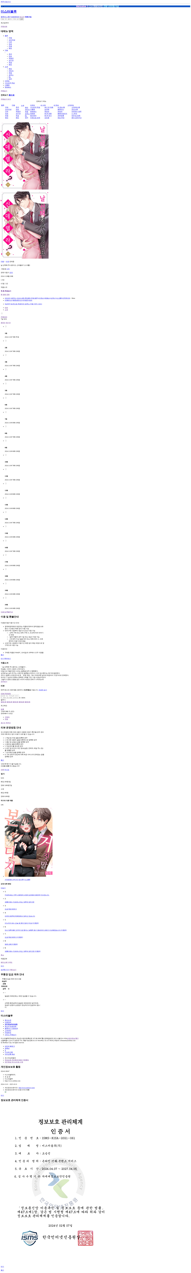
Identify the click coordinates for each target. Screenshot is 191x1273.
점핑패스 (8, 87)
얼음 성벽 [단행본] (11, 944)
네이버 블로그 (10, 1046)
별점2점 (9, 702)
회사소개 (8, 1020)
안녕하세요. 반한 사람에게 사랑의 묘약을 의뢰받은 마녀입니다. (27, 895)
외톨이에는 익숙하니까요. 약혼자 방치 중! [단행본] (22, 951)
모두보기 (4, 681)
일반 (10, 79)
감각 (11, 272)
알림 (4, 294)
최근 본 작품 (48, 107)
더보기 (3, 888)
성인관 (11, 60)
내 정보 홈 (61, 107)
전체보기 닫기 (6, 99)
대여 (6, 308)
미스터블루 (9, 11)
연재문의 (8, 1033)
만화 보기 (13, 970)
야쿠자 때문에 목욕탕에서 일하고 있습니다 (20, 916)
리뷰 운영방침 (6, 693)
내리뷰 (46, 118)
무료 (10, 62)
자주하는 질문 (76, 111)
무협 (10, 73)
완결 (10, 46)
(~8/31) (23, 304)
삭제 (2, 770)
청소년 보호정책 (10, 1026)
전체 (6, 719)
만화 (6, 50)
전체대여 (4, 317)
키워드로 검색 (35, 118)
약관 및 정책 (76, 116)
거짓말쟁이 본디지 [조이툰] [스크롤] (17, 879)
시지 (8, 269)
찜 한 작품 (48, 113)
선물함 (7, 85)
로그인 (22, 17)
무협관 (11, 58)
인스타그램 (9, 1052)
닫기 (2, 658)
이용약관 (8, 1022)
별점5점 (27, 702)
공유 (8, 294)
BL (10, 77)
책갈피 (46, 111)
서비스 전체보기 (10, 1035)
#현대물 (27, 298)
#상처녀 (53, 298)
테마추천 (33, 116)
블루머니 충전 (6, 17)
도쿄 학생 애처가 (11, 909)
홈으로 (12, 95)
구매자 (7, 717)
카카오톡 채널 (10, 1054)
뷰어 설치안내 (76, 118)
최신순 (8, 323)
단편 (10, 42)
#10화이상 (8, 300)
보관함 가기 (5, 970)
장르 (10, 44)
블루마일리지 (62, 113)
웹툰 (6, 36)
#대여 (30, 300)
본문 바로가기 (6, 2)
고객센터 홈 (76, 107)
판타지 (11, 71)
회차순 (3, 323)
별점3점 (15, 702)
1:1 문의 (74, 113)
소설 (6, 67)
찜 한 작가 (48, 116)
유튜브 (7, 1048)
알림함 (15, 17)
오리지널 (12, 40)
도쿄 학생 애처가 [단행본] (14, 937)
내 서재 (43, 105)
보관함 (46, 109)
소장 (6, 310)
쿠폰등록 (61, 116)
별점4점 (21, 702)
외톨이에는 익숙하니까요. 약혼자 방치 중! (19, 902)
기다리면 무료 (10, 83)
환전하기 (7, 658)
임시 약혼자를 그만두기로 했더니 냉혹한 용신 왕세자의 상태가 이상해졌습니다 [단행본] (36, 930)
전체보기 (4, 91)
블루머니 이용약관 (11, 1028)
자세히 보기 (43, 690)
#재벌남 (47, 298)
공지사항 (75, 109)
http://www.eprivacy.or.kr (27, 1088)
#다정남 (41, 298)
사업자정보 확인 (73, 1038)
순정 (7, 261)
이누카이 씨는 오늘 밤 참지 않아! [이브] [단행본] (22, 923)
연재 (10, 38)
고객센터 (71, 105)
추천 (10, 54)
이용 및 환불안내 (7, 612)
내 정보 (56, 105)
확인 (2, 655)
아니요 (6, 770)
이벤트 (7, 81)
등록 (2, 709)
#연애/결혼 (34, 298)
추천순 (8, 723)
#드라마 (7, 298)
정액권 (60, 111)
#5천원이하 (66, 298)
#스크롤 (59, 298)
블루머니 (61, 109)
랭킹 (10, 48)
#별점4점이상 (17, 300)
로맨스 (11, 75)
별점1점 (3, 702)
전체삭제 (4, 26)
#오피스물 (20, 298)
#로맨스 (13, 298)
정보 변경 (61, 118)
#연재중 (25, 300)
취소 (2, 955)
